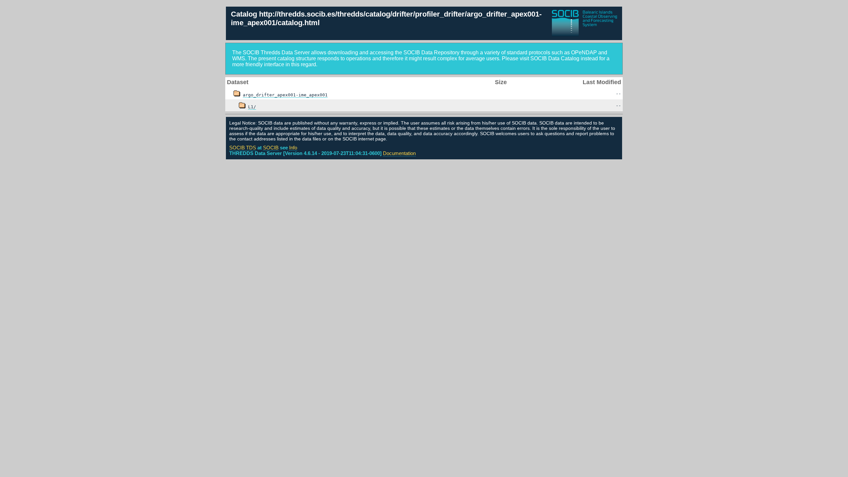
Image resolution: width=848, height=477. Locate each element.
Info (293, 147)
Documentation (399, 153)
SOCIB (271, 147)
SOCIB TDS (242, 147)
